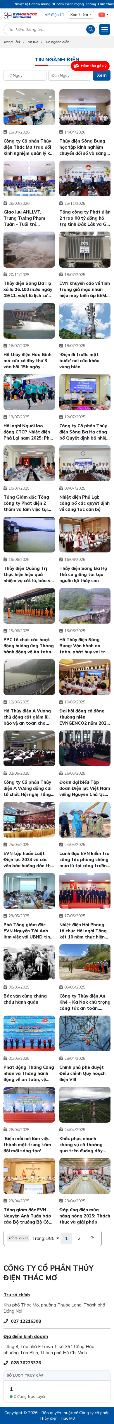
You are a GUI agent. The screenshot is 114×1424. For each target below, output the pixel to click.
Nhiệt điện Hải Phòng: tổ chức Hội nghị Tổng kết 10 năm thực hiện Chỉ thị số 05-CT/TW (83, 931)
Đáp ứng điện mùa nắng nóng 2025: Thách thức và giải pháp (84, 1216)
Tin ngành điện (57, 42)
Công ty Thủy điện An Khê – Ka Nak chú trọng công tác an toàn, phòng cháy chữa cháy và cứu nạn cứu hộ (84, 1002)
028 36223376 (26, 1363)
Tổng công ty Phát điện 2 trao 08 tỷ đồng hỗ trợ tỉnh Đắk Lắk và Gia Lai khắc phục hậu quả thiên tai (84, 218)
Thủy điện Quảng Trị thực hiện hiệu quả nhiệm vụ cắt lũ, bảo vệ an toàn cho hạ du (28, 575)
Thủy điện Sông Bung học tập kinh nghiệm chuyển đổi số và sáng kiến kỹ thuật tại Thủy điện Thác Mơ (83, 147)
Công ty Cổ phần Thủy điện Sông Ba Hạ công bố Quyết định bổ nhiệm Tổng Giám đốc (84, 432)
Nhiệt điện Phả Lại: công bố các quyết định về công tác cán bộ (84, 503)
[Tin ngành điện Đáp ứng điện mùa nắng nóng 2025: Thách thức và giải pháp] (85, 1176)
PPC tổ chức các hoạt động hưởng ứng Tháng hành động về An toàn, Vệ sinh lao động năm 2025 (29, 646)
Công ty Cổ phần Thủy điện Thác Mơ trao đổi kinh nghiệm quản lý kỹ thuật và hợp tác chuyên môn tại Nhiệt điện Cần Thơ (28, 147)
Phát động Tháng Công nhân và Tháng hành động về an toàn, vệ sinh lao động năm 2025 (29, 1073)
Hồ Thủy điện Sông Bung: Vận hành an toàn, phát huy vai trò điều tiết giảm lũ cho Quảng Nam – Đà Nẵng (84, 646)
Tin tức (32, 42)
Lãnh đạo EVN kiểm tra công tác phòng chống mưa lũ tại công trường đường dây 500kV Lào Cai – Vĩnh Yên (84, 860)
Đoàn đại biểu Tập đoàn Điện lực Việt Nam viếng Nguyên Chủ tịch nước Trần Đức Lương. (84, 788)
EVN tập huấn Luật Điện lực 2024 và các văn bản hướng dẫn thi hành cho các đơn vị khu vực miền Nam (28, 860)
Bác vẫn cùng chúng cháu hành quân (25, 999)
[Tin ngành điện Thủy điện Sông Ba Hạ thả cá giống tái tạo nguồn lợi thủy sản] (85, 534)
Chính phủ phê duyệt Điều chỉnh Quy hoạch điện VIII (82, 1073)
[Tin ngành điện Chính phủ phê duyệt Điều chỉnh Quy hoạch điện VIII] (85, 1033)
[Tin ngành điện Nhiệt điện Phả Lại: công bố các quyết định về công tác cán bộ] (85, 463)
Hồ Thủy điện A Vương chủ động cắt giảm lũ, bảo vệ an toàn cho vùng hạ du (27, 717)
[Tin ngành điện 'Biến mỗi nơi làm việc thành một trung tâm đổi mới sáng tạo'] (29, 1105)
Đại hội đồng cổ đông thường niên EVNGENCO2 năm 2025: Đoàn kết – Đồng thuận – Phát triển (84, 717)
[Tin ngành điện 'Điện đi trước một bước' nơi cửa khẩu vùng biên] (85, 321)
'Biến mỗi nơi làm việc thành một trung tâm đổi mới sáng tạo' (27, 1144)
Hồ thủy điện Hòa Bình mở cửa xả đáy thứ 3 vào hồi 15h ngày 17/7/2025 (27, 361)
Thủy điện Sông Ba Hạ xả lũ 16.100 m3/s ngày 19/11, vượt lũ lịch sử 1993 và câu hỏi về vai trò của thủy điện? (28, 289)
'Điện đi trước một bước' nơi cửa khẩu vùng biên (79, 360)
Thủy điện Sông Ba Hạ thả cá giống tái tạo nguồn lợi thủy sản (83, 574)
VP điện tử (54, 14)
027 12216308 (26, 1321)
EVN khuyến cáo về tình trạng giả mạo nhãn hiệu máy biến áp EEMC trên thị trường (84, 289)
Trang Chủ (12, 42)
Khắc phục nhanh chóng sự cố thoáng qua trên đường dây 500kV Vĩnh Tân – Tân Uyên (83, 1145)
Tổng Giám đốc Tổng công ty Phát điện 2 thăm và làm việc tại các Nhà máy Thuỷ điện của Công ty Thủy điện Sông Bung (28, 503)
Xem (102, 75)
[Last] (93, 1238)
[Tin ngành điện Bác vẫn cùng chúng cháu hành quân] (29, 962)
